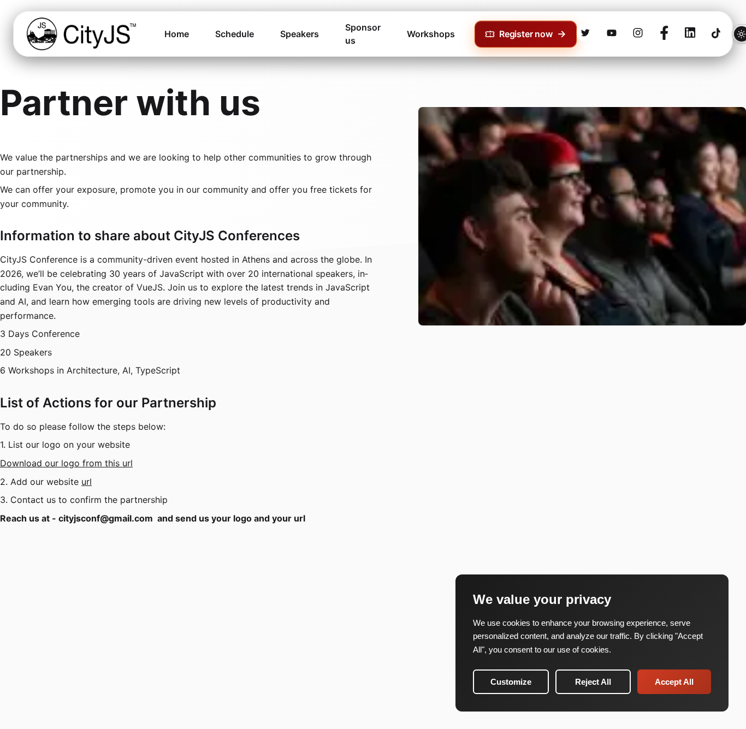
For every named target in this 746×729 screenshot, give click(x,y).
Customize (510, 681)
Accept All (674, 681)
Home (176, 33)
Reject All (593, 681)
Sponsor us (363, 34)
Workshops (431, 33)
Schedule (234, 33)
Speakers (299, 33)
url (86, 481)
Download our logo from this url (66, 463)
